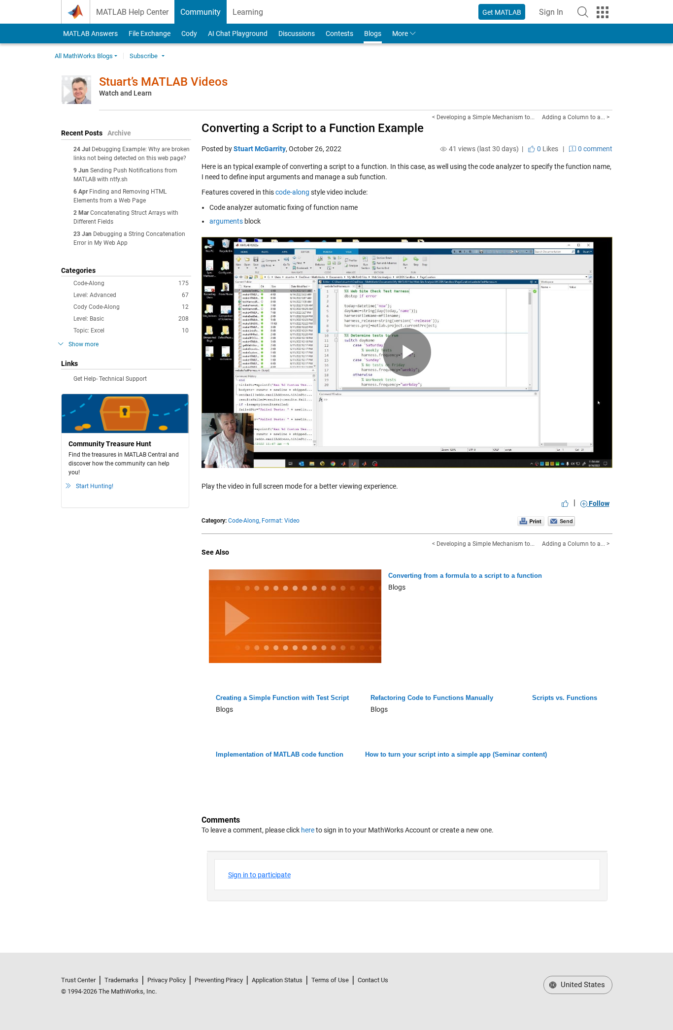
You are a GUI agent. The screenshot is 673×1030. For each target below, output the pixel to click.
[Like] (565, 503)
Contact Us (373, 980)
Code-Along (131, 283)
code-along (292, 192)
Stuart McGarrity (260, 149)
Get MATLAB (501, 12)
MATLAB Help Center (132, 12)
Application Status (277, 980)
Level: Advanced (131, 295)
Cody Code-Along (131, 306)
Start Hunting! (94, 486)
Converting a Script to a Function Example (313, 128)
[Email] (561, 520)
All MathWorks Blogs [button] (84, 56)
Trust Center (78, 980)
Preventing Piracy (219, 980)
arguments (226, 221)
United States (582, 984)
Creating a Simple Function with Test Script (282, 697)
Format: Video (281, 520)
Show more (83, 344)
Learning (248, 12)
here (307, 830)
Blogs (372, 33)
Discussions (296, 33)
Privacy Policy (166, 980)
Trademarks (121, 980)
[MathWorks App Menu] (602, 12)
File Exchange (149, 33)
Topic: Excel (131, 330)
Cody (189, 33)
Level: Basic (131, 318)
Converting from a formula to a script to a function (465, 575)
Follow (598, 503)
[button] (583, 12)
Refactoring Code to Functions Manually (431, 697)
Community (200, 12)
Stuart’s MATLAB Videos (163, 82)
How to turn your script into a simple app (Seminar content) (456, 754)
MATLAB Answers (90, 33)
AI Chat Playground (238, 33)
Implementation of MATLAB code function (279, 754)
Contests (339, 33)
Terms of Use (330, 980)
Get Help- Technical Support (110, 378)
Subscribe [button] (144, 56)
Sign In (554, 15)
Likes (547, 149)
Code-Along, (244, 520)
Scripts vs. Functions (564, 697)
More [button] (400, 33)
